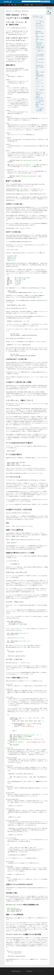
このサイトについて (39, 4)
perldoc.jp (7, 1)
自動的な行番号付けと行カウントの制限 (40, 77)
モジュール (20, 4)
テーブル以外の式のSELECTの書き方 (40, 56)
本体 (9, 4)
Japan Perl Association (38, 971)
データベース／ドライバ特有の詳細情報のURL (40, 101)
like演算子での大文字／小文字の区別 (40, 67)
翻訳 (22, 971)
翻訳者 (32, 4)
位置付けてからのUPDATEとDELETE (40, 94)
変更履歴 (48, 13)
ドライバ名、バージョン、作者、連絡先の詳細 (40, 22)
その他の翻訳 (26, 4)
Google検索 (47, 1)
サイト (24, 971)
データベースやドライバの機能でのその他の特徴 (40, 109)
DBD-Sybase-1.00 (10, 11)
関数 (12, 4)
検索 (42, 1)
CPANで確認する (49, 8)
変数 (15, 4)
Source (47, 10)
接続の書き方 (39, 31)
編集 (47, 11)
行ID (37, 70)
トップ (5, 4)
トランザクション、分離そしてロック (40, 51)
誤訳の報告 (48, 14)
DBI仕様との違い (39, 97)
